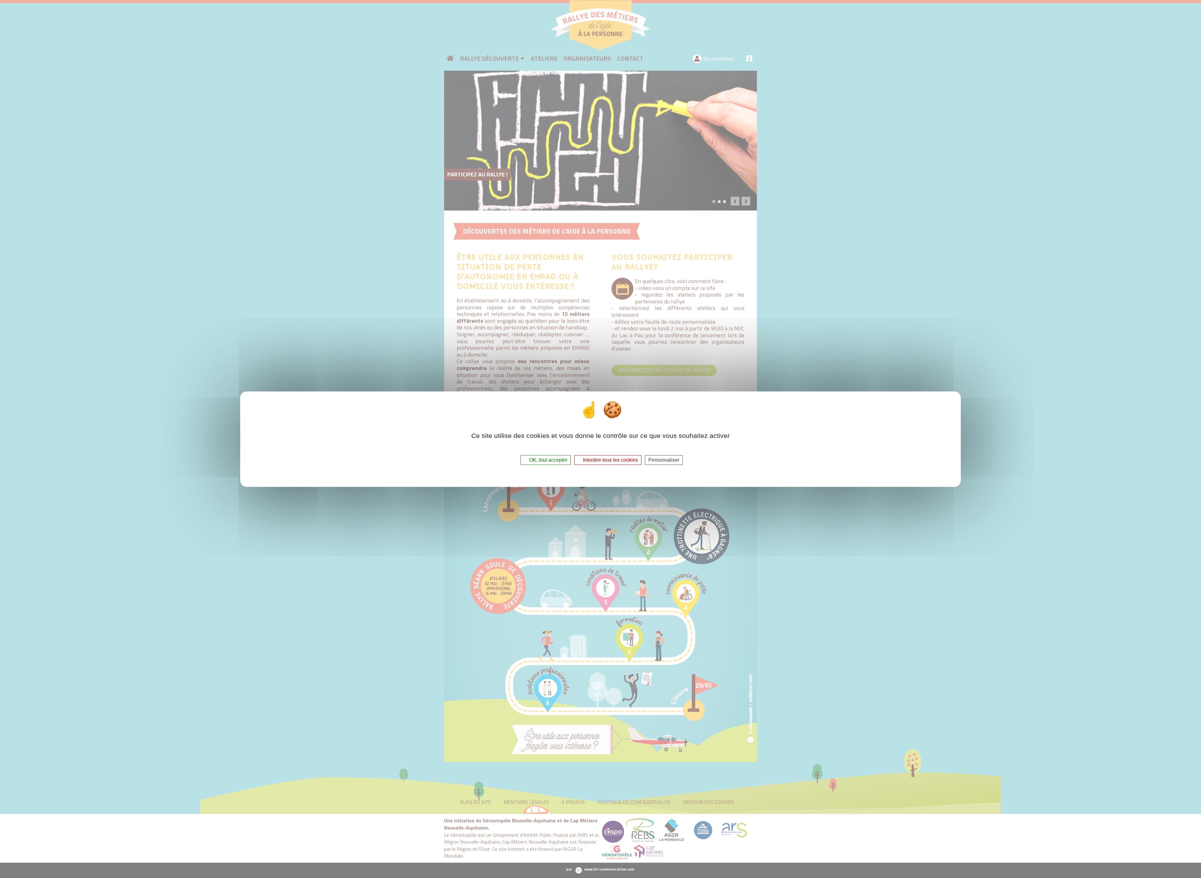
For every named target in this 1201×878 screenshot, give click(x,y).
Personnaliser (663, 460)
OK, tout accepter (547, 460)
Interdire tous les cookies (610, 460)
